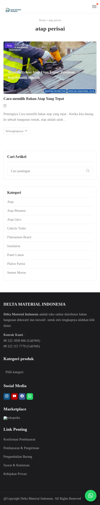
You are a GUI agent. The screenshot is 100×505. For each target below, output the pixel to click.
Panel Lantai (15, 255)
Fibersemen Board (19, 237)
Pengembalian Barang (17, 456)
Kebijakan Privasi (15, 474)
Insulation (13, 246)
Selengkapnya (15, 131)
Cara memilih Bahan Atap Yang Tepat (33, 99)
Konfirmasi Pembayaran (19, 439)
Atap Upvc (14, 219)
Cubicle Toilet (16, 228)
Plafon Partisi (16, 264)
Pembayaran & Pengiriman (21, 448)
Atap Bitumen (16, 210)
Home (42, 20)
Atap (9, 45)
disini (7, 326)
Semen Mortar (16, 272)
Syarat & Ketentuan (16, 465)
